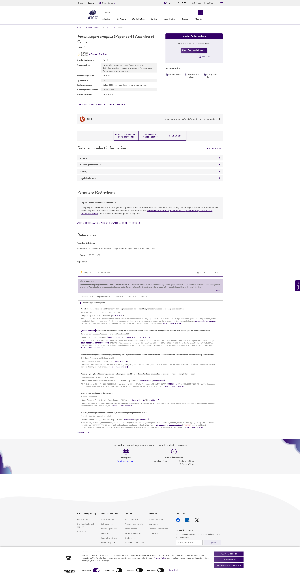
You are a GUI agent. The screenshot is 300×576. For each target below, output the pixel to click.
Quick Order (209, 3)
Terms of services (133, 533)
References (175, 135)
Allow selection (229, 560)
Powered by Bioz (85, 432)
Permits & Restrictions (151, 135)
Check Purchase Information (194, 50)
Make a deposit (108, 543)
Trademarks (130, 538)
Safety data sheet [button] (211, 75)
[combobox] (150, 12)
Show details (173, 570)
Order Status (196, 3)
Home (79, 28)
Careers (80, 3)
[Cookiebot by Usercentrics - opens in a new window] (68, 571)
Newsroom (153, 524)
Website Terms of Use (134, 543)
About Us (198, 19)
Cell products (107, 524)
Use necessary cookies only (229, 565)
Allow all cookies (229, 554)
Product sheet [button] (174, 74)
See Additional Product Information (100, 104)
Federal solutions (109, 538)
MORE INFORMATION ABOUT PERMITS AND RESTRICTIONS (109, 223)
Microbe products (109, 529)
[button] (200, 12)
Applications (106, 19)
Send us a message (126, 461)
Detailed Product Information (126, 135)
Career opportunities (158, 529)
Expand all (216, 148)
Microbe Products (138, 19)
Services (154, 19)
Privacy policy (131, 519)
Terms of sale (131, 529)
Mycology (110, 28)
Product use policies (134, 524)
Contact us (154, 533)
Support (91, 3)
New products (107, 519)
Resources (185, 19)
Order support (83, 519)
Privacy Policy (160, 558)
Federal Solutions (169, 19)
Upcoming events (157, 519)
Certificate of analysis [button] (193, 75)
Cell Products (121, 19)
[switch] (119, 570)
